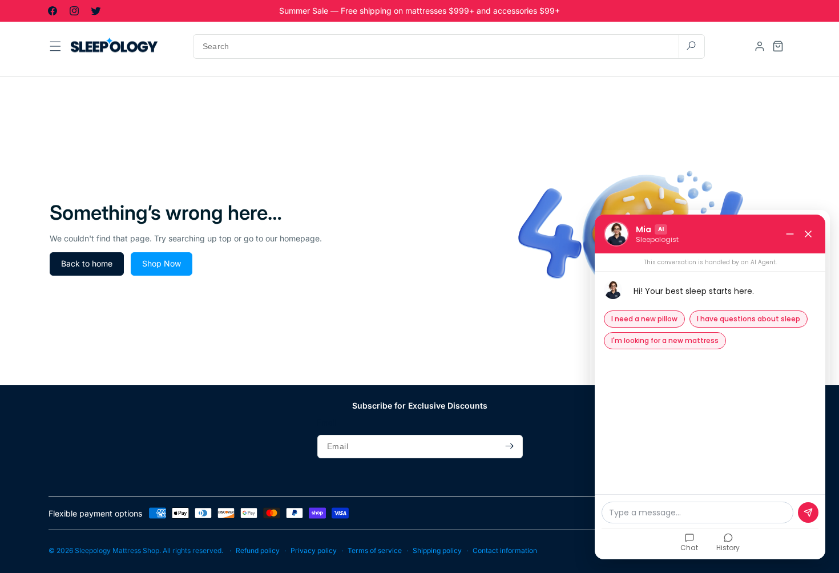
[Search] (691, 46)
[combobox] (449, 46)
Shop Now (161, 263)
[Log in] (759, 46)
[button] (778, 46)
